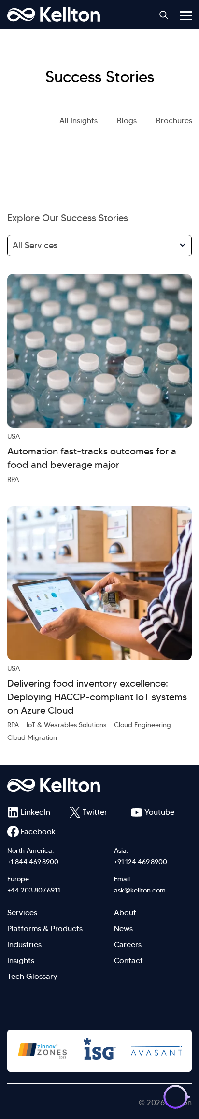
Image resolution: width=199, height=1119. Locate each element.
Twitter (95, 812)
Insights (20, 960)
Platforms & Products (45, 928)
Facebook (38, 831)
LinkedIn (35, 812)
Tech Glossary (32, 976)
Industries (24, 944)
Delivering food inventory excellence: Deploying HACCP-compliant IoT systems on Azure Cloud (97, 697)
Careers (128, 944)
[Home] (53, 14)
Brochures (174, 120)
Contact (128, 960)
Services (22, 912)
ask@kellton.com (140, 890)
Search (163, 15)
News (123, 928)
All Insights (78, 120)
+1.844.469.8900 (32, 861)
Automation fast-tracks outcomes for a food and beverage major (91, 457)
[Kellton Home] (99, 785)
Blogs (127, 120)
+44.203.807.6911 (33, 890)
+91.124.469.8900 (140, 861)
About (125, 912)
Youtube (159, 812)
